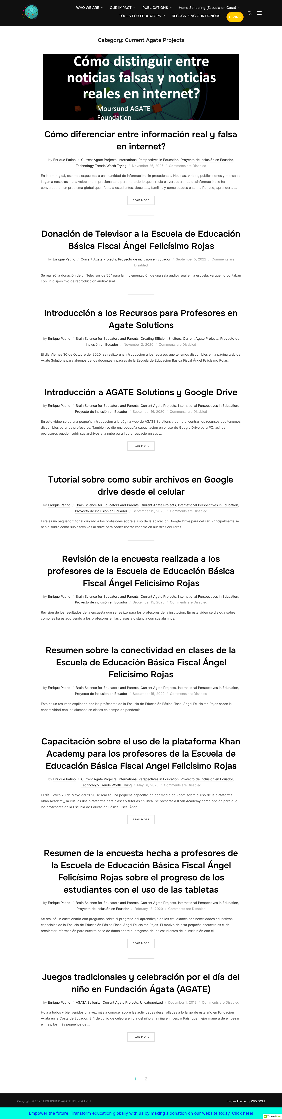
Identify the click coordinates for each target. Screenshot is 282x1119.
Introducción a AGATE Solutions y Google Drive (140, 392)
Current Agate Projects (98, 160)
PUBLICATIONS (155, 8)
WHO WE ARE (87, 8)
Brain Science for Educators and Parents (107, 338)
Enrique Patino (64, 160)
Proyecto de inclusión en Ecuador (207, 160)
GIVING (235, 17)
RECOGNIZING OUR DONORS (196, 16)
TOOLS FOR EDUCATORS (140, 16)
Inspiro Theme (236, 1101)
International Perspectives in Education (148, 160)
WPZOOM (258, 1101)
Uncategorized (151, 1002)
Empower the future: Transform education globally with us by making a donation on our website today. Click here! (141, 1113)
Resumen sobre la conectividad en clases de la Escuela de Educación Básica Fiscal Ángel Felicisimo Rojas (141, 662)
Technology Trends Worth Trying (101, 166)
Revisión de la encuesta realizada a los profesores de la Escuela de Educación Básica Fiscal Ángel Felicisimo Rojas (141, 571)
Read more (144, 200)
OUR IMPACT (121, 8)
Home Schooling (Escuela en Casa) (207, 8)
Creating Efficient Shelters (161, 338)
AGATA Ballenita (88, 1002)
